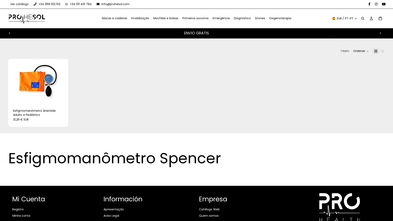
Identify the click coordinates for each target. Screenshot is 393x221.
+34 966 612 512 (49, 4)
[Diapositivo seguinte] (380, 33)
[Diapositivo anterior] (9, 33)
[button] (361, 51)
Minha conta (21, 216)
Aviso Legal (111, 216)
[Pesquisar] (362, 18)
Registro (18, 209)
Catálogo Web (209, 209)
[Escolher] (62, 97)
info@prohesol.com (115, 4)
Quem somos (209, 216)
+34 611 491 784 (81, 4)
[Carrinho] (380, 18)
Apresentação (114, 209)
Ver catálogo (19, 4)
